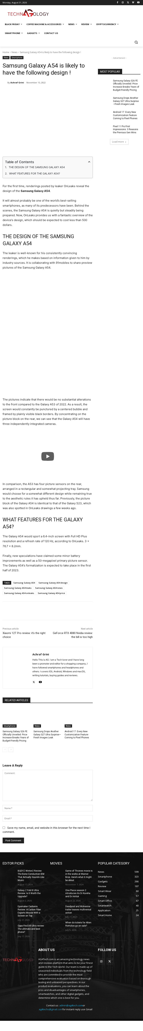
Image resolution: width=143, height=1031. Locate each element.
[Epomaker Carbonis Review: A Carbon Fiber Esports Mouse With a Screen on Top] (9, 909)
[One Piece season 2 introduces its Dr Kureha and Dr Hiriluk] (56, 893)
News (14, 52)
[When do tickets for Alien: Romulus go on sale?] (56, 925)
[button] (136, 42)
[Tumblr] (71, 92)
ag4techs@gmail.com (50, 1009)
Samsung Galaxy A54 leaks (17, 587)
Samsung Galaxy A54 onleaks (19, 593)
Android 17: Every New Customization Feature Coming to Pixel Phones (77, 734)
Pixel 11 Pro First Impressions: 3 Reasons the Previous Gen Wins (125, 129)
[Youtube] (138, 3)
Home (6, 52)
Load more (118, 141)
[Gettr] (97, 611)
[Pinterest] (46, 92)
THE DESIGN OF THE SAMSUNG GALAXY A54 (37, 167)
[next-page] (11, 749)
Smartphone (17, 57)
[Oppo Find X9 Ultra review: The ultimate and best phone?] (9, 928)
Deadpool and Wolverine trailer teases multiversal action (78, 909)
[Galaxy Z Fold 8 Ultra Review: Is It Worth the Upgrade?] (9, 893)
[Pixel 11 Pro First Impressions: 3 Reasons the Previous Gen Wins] (104, 129)
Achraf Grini (17, 82)
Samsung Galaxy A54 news (49, 587)
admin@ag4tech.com (71, 1005)
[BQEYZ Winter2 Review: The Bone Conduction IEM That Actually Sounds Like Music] (9, 873)
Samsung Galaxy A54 (24, 582)
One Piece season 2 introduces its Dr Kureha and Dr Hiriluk (77, 893)
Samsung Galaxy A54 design (53, 582)
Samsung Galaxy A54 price (51, 593)
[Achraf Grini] (5, 82)
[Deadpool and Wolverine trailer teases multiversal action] (56, 909)
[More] (106, 611)
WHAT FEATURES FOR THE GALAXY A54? (34, 173)
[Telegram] (80, 92)
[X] (128, 3)
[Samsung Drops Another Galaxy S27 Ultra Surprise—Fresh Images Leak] (48, 718)
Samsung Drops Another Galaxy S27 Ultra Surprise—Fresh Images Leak (47, 734)
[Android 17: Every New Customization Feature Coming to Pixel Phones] (79, 718)
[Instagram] (123, 3)
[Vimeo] (133, 3)
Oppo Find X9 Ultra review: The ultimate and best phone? (31, 928)
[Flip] (89, 92)
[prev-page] (5, 749)
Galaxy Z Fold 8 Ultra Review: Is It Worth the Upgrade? (29, 893)
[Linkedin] (54, 92)
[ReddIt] (63, 92)
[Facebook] (117, 3)
